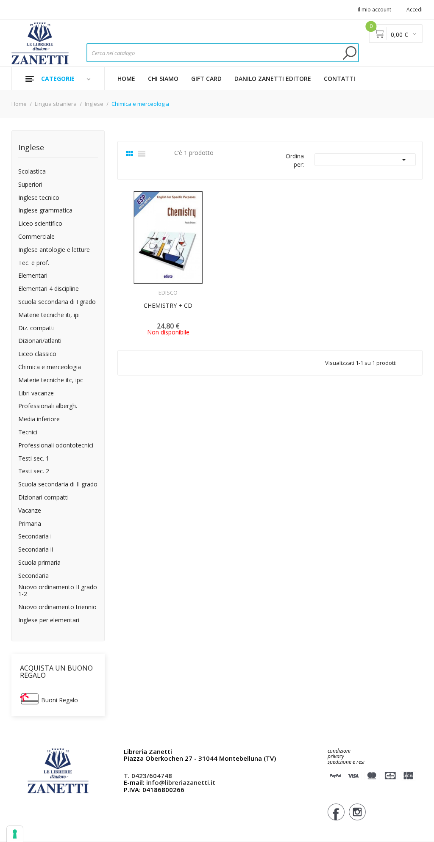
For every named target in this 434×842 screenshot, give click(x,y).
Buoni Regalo (59, 700)
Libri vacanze (36, 393)
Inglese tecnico (38, 198)
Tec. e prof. (33, 263)
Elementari (32, 275)
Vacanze (29, 510)
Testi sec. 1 (33, 458)
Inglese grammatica (45, 210)
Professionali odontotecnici (55, 445)
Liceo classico (37, 354)
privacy (336, 756)
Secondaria (33, 576)
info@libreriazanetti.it (180, 782)
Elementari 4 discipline (48, 289)
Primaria (29, 523)
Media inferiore (39, 419)
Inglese (31, 148)
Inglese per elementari (48, 620)
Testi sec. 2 (33, 471)
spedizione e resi (346, 762)
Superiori (30, 184)
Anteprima (144, 287)
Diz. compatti (36, 328)
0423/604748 (151, 775)
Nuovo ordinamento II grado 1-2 (57, 591)
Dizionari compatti (43, 497)
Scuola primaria (39, 562)
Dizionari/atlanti (39, 341)
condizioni (339, 751)
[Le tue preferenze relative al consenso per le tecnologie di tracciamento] (15, 834)
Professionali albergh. (47, 406)
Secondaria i (35, 536)
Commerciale (36, 236)
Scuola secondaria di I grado (57, 302)
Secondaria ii (35, 549)
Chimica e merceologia (49, 367)
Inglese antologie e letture (54, 250)
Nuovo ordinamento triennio (57, 607)
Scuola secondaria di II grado (57, 484)
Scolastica (32, 171)
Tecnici (27, 432)
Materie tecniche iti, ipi (49, 315)
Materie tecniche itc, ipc (50, 380)
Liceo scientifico (40, 223)
